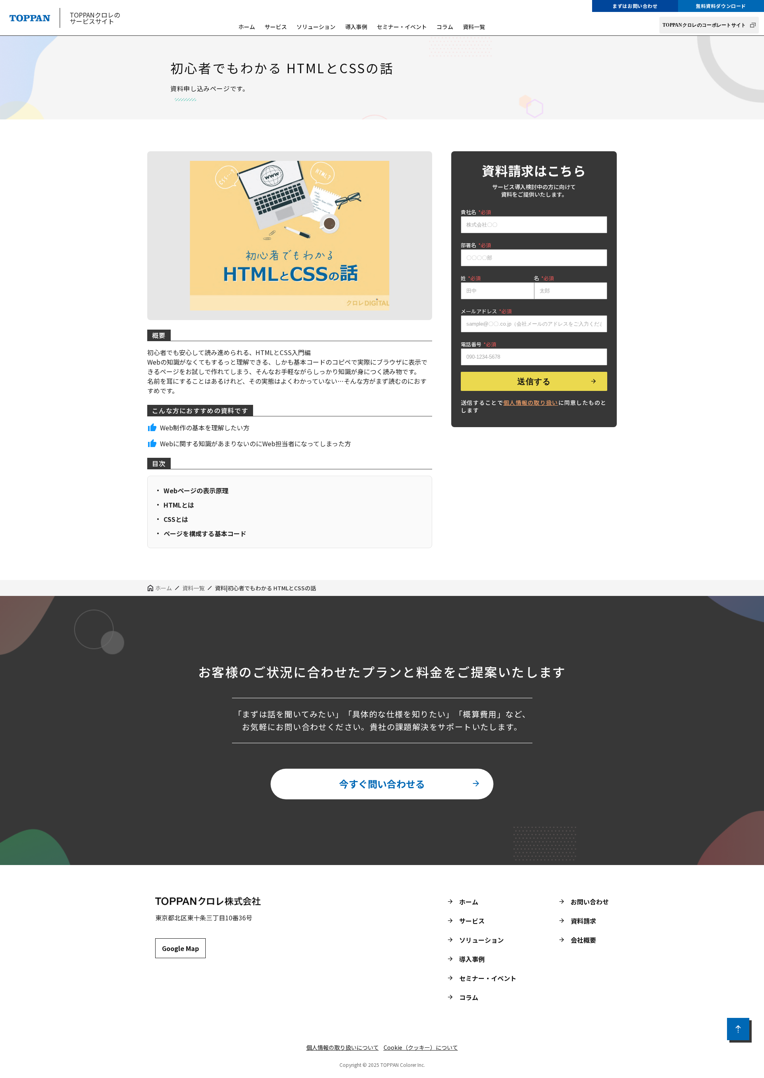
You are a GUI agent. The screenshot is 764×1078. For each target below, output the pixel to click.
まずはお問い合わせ (634, 5)
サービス (276, 26)
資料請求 (583, 921)
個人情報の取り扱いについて (342, 1047)
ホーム (246, 26)
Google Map (180, 948)
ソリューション (315, 26)
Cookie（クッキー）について (421, 1047)
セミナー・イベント (402, 26)
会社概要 (583, 940)
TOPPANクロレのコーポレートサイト (704, 25)
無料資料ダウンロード (721, 5)
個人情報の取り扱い (530, 402)
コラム (445, 26)
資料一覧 (474, 26)
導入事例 (356, 26)
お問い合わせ (590, 901)
